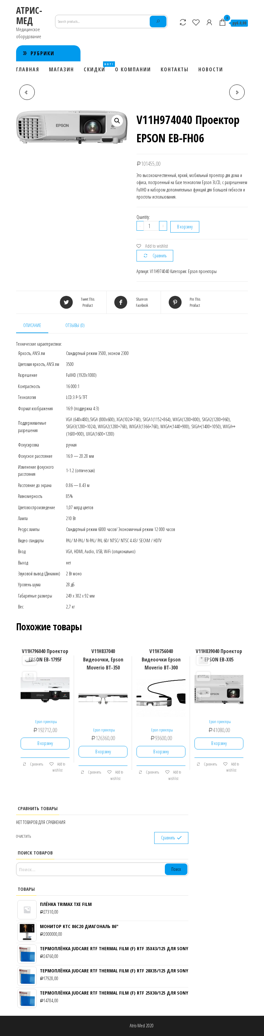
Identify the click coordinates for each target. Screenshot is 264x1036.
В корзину (185, 227)
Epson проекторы (202, 271)
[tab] (37, 326)
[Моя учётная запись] (209, 22)
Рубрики (42, 53)
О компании (133, 69)
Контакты (175, 69)
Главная (27, 69)
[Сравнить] (183, 22)
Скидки (97, 67)
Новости (210, 69)
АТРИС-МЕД (29, 15)
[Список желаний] (196, 22)
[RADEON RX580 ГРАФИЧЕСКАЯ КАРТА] (27, 92)
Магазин (61, 69)
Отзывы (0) (75, 325)
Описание (32, 325)
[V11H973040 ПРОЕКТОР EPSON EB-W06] (237, 92)
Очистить (23, 836)
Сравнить (159, 255)
